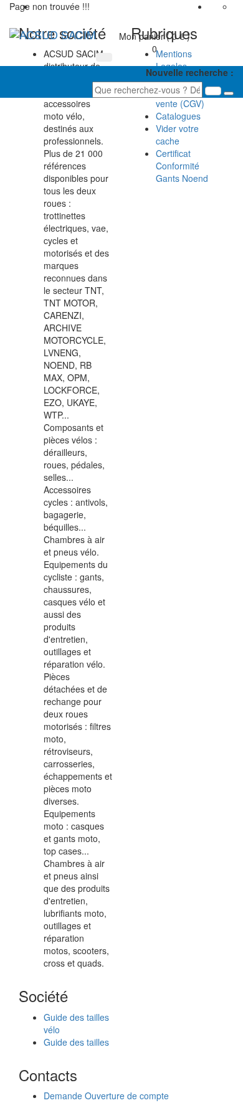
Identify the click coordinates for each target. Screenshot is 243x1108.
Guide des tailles (76, 1042)
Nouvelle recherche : (190, 72)
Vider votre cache (177, 134)
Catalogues (178, 116)
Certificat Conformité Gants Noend (182, 165)
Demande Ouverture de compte (106, 1095)
